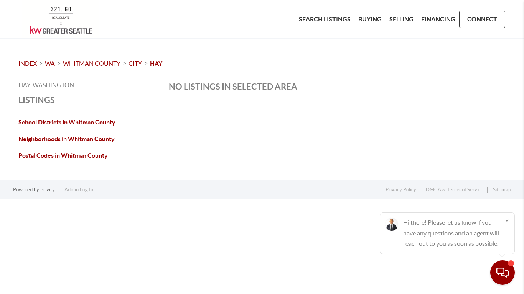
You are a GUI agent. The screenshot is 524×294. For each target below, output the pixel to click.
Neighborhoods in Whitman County (66, 139)
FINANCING (438, 19)
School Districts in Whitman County (66, 122)
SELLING (401, 19)
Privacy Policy (401, 190)
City (135, 63)
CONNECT (482, 19)
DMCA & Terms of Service (454, 190)
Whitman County (91, 63)
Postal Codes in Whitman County (63, 155)
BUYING (370, 19)
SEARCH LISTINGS (325, 19)
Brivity (47, 190)
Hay (156, 63)
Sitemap (502, 190)
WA (50, 63)
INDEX (27, 63)
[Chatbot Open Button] (502, 272)
